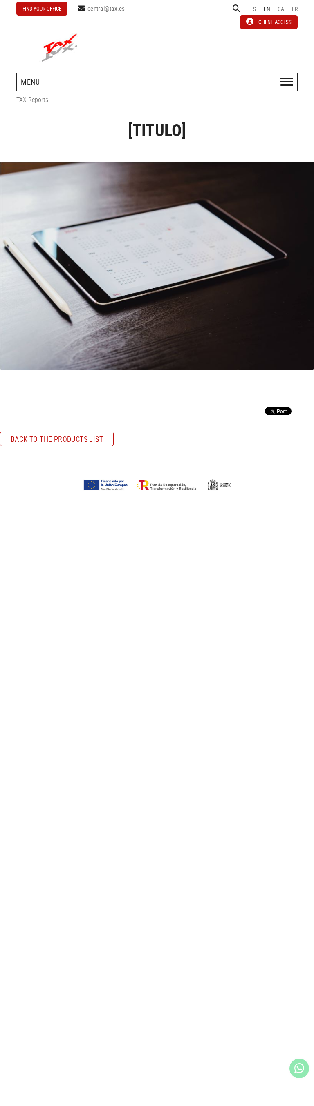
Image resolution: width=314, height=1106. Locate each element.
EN (267, 9)
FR (295, 9)
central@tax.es (106, 8)
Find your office (41, 8)
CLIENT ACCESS (275, 22)
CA (281, 9)
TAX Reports (32, 99)
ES (253, 9)
